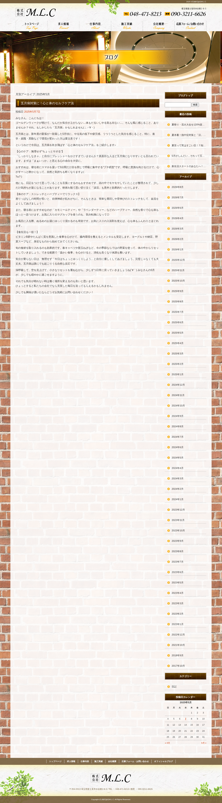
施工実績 (127, 26)
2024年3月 (177, 478)
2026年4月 (177, 218)
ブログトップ (185, 95)
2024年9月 (177, 416)
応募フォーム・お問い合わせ (190, 26)
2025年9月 (177, 291)
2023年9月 (177, 540)
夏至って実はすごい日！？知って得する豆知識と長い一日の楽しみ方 (189, 145)
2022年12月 (178, 634)
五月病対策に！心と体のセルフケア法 (47, 103)
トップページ (32, 26)
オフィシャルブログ (163, 761)
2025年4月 (177, 343)
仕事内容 (95, 26)
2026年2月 (177, 239)
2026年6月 (177, 207)
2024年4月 (177, 468)
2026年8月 (177, 187)
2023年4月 (177, 593)
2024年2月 (177, 488)
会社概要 (158, 26)
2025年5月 (177, 332)
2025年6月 (177, 322)
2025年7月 (177, 312)
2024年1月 (177, 499)
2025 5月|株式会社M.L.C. (196, 2)
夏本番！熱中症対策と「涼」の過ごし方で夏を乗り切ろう (189, 135)
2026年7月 (177, 197)
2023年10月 (178, 530)
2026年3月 (177, 228)
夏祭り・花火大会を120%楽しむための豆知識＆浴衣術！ (189, 124)
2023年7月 (177, 561)
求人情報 (63, 26)
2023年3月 (177, 603)
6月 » (203, 743)
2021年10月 (178, 645)
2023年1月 (177, 624)
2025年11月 (178, 270)
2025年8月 (177, 301)
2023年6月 (177, 572)
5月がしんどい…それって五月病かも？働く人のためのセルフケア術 (189, 155)
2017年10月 (178, 665)
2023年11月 (178, 520)
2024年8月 (177, 426)
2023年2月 (177, 613)
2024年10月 (178, 405)
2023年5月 (177, 582)
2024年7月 (177, 436)
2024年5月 (177, 457)
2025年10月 (178, 280)
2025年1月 (177, 374)
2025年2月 (177, 364)
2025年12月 (178, 259)
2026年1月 (177, 249)
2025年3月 (177, 353)
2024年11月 (178, 395)
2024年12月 (178, 384)
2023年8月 (177, 551)
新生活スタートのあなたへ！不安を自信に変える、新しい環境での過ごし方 (189, 166)
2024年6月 (177, 447)
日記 (174, 686)
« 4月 (167, 743)
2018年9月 (177, 655)
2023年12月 (178, 509)
